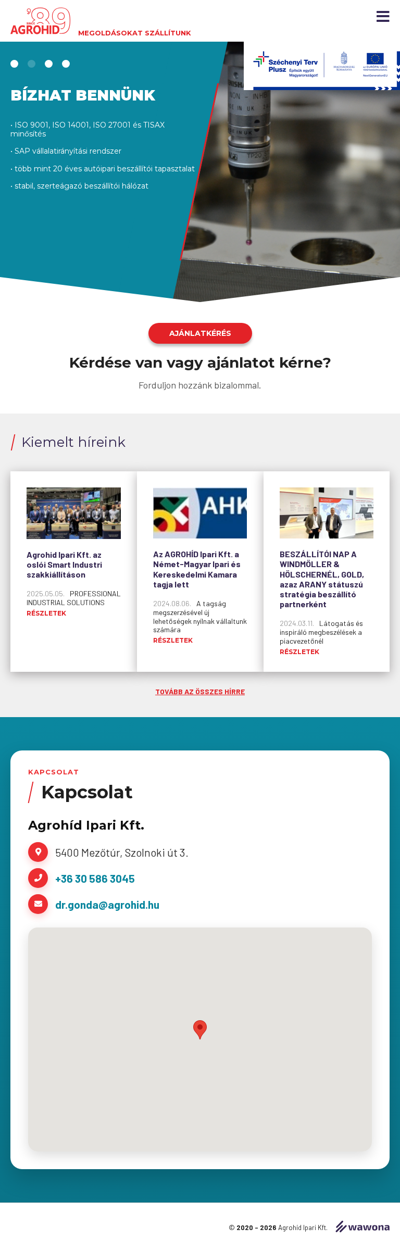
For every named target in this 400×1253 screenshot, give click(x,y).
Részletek (46, 613)
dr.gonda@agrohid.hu (107, 904)
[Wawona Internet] (362, 1227)
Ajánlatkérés (200, 333)
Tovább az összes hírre (200, 691)
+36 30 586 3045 (95, 878)
